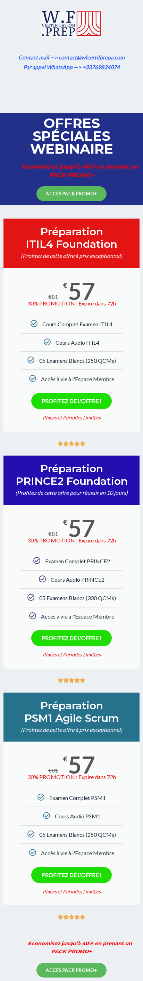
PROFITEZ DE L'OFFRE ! (71, 401)
